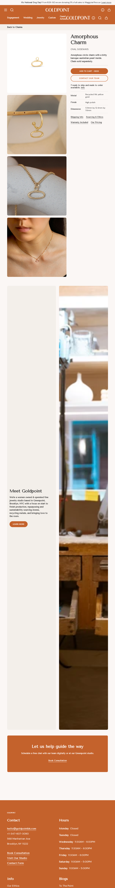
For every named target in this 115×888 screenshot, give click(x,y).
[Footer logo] (11, 812)
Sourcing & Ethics (94, 117)
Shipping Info (77, 117)
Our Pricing (96, 122)
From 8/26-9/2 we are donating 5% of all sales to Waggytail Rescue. (58, 2)
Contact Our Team (89, 78)
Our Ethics (13, 885)
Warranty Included (79, 122)
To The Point (66, 885)
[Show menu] (5, 10)
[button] (13, 18)
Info (83, 87)
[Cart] (109, 10)
